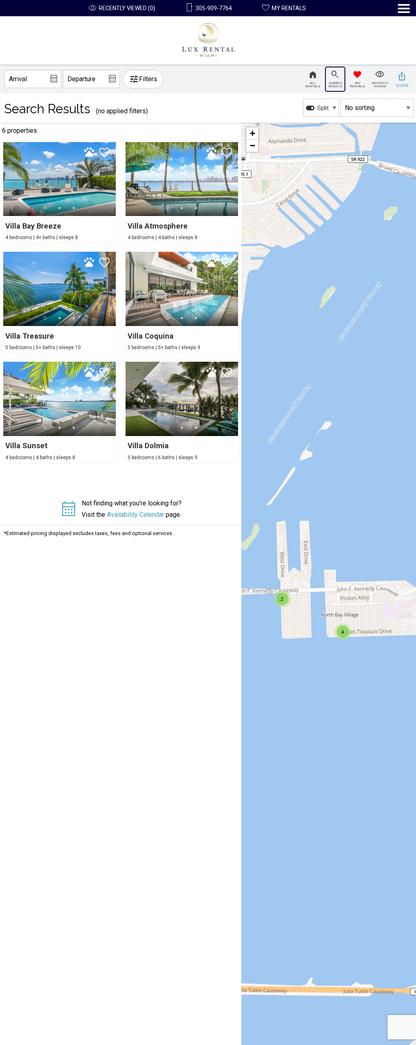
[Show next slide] (113, 179)
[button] (404, 34)
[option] (321, 108)
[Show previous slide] (127, 179)
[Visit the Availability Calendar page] (68, 512)
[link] (59, 192)
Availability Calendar (135, 514)
